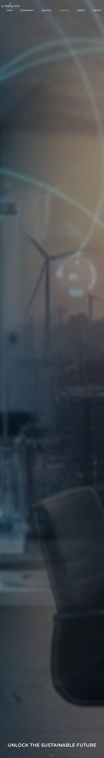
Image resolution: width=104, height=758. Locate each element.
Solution (46, 10)
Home (9, 10)
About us (64, 10)
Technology (27, 10)
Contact (97, 10)
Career (81, 10)
